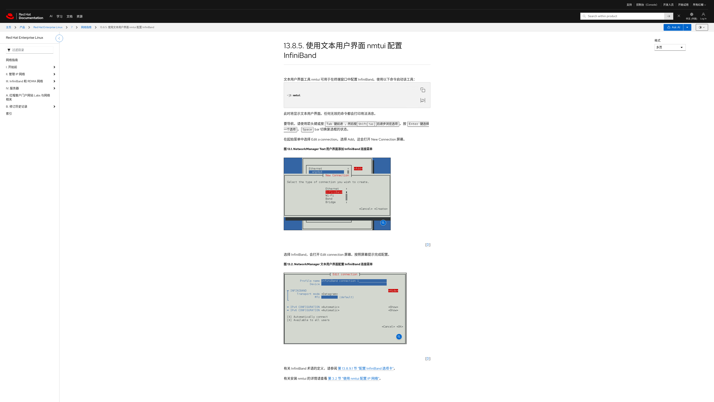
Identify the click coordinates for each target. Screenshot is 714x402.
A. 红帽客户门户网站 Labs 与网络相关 (28, 97)
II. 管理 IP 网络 (15, 74)
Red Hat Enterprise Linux (47, 27)
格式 (657, 40)
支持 (629, 4)
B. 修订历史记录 (16, 107)
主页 (8, 27)
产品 (22, 27)
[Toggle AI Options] (687, 27)
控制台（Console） (647, 4)
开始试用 (683, 4)
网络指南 (86, 27)
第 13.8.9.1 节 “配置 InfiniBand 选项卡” (366, 368)
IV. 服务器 (12, 88)
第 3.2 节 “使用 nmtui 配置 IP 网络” (353, 378)
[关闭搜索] (678, 16)
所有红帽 (698, 4)
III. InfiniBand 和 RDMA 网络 (24, 81)
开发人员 (668, 4)
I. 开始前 (11, 67)
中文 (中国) (691, 18)
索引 (9, 114)
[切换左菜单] (59, 38)
